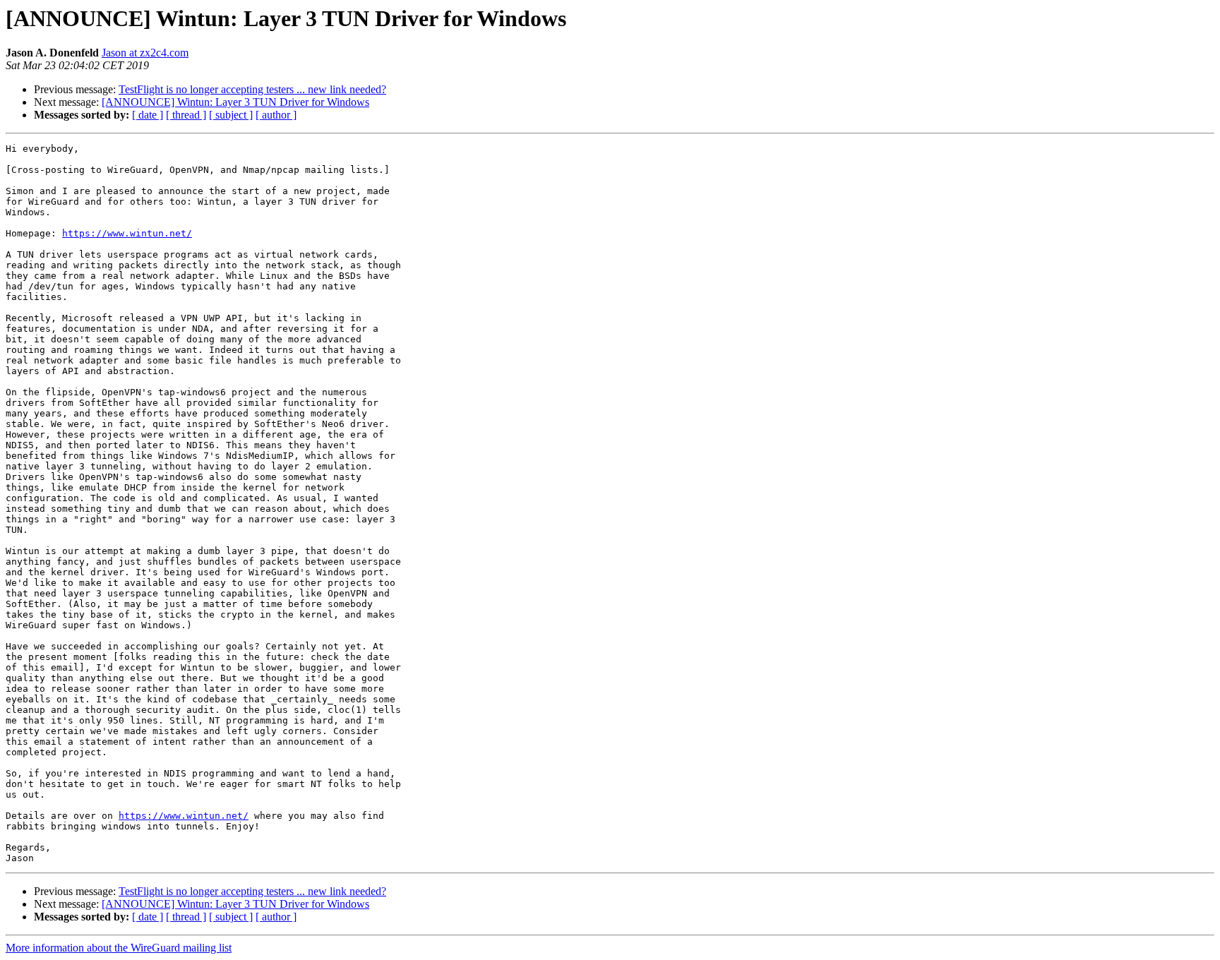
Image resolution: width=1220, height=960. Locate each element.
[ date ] (147, 115)
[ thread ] (186, 115)
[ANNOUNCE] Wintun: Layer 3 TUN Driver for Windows (235, 102)
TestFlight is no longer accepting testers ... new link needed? (252, 89)
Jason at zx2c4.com (145, 53)
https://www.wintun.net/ (127, 233)
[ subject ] (231, 115)
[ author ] (276, 115)
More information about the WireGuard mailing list (119, 948)
